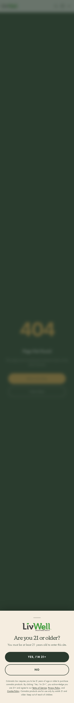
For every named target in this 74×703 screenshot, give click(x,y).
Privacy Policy (54, 688)
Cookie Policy (13, 691)
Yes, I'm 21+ (37, 657)
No (37, 669)
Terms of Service (39, 688)
